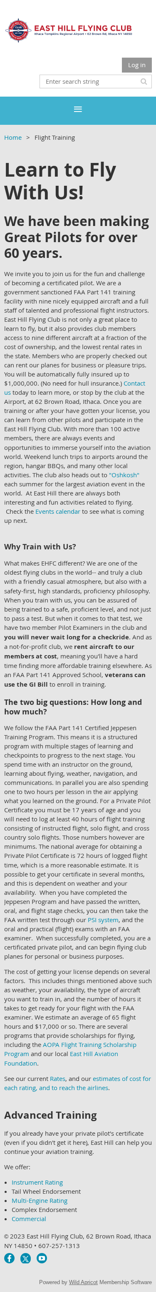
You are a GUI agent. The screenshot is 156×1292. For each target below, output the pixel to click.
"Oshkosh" (124, 475)
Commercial (29, 1218)
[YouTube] (42, 1258)
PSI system (103, 920)
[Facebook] (9, 1258)
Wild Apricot (83, 1282)
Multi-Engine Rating (39, 1200)
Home (13, 137)
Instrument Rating (37, 1182)
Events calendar (57, 511)
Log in (137, 65)
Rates (57, 1078)
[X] (25, 1258)
